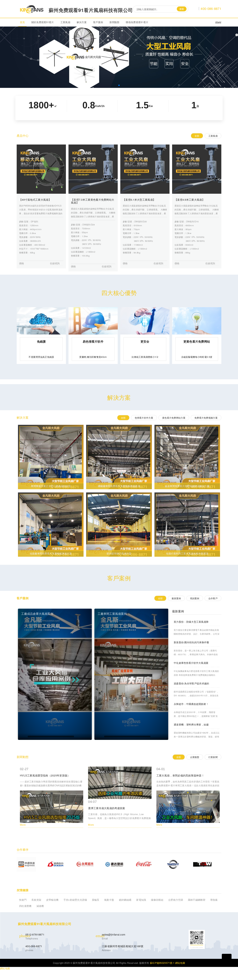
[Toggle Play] (55, 674)
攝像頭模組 (157, 899)
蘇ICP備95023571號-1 (162, 962)
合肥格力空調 (175, 899)
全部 (197, 135)
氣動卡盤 (109, 899)
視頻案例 (194, 598)
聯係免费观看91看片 (137, 22)
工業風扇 (65, 22)
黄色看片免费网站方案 (173, 417)
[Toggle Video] (24, 736)
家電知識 (141, 899)
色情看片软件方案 (144, 417)
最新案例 (176, 598)
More (23, 824)
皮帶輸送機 (52, 899)
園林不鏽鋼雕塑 (196, 899)
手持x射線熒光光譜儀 (75, 899)
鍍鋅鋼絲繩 (125, 899)
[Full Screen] (86, 736)
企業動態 (194, 757)
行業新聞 (213, 757)
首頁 (22, 22)
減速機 (40, 906)
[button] (119, 85)
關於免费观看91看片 (42, 22)
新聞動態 (114, 22)
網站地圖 (180, 962)
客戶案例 (98, 22)
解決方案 (82, 22)
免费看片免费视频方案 (206, 417)
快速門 (23, 899)
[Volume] (78, 736)
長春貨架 (36, 899)
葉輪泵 (95, 899)
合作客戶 (213, 598)
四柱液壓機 (25, 906)
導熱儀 (214, 899)
